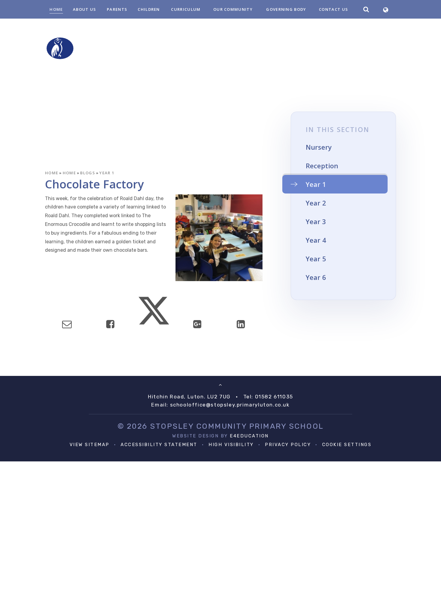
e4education (249, 436)
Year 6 (316, 277)
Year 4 (316, 240)
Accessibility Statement (159, 444)
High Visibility (231, 444)
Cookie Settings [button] (347, 444)
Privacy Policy (288, 444)
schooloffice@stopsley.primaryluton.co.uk (230, 405)
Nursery (319, 147)
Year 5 (316, 258)
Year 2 (316, 202)
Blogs (87, 173)
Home (51, 173)
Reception (322, 165)
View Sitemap (90, 444)
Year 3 (316, 221)
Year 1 (106, 173)
